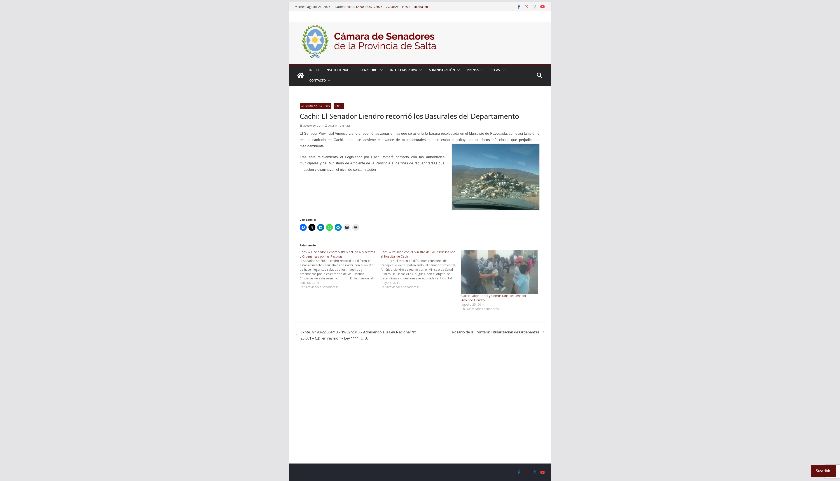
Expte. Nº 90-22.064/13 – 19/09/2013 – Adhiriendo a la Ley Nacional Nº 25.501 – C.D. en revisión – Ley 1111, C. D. (358, 335)
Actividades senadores (315, 106)
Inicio (314, 70)
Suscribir (823, 470)
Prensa (473, 70)
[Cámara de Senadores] (300, 75)
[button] (351, 70)
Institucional (337, 70)
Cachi (338, 106)
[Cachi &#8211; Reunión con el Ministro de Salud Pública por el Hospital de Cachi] (421, 269)
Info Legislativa (403, 70)
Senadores (369, 70)
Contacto (317, 80)
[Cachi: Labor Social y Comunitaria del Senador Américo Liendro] (499, 272)
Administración (442, 70)
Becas (495, 70)
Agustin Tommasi (339, 125)
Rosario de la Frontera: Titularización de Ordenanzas (495, 332)
